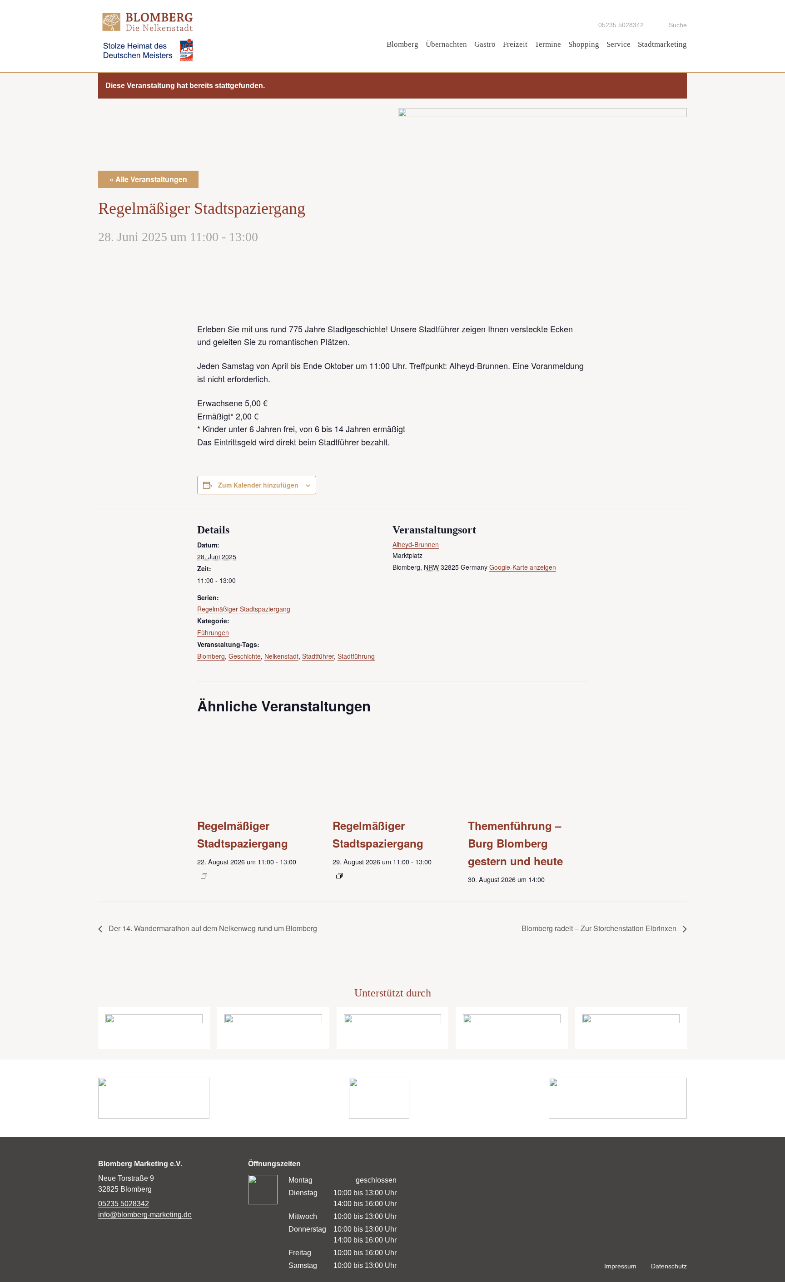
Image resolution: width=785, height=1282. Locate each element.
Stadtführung (356, 656)
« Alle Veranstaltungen (148, 179)
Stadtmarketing (662, 44)
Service (618, 44)
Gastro (485, 44)
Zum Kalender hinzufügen (258, 484)
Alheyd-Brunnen (415, 544)
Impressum (620, 1266)
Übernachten (446, 44)
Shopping (583, 44)
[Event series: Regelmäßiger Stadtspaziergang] (204, 875)
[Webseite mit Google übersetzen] (565, 24)
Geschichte (245, 656)
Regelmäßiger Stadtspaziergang (243, 608)
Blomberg (402, 44)
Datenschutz (669, 1266)
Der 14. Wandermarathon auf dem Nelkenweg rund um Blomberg (212, 928)
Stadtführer (318, 656)
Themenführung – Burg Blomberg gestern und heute (515, 843)
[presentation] (257, 764)
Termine (548, 44)
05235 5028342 (123, 1204)
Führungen (213, 632)
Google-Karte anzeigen (522, 567)
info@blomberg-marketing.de (145, 1214)
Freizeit (515, 44)
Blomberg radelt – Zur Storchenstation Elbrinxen (600, 928)
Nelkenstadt (281, 656)
